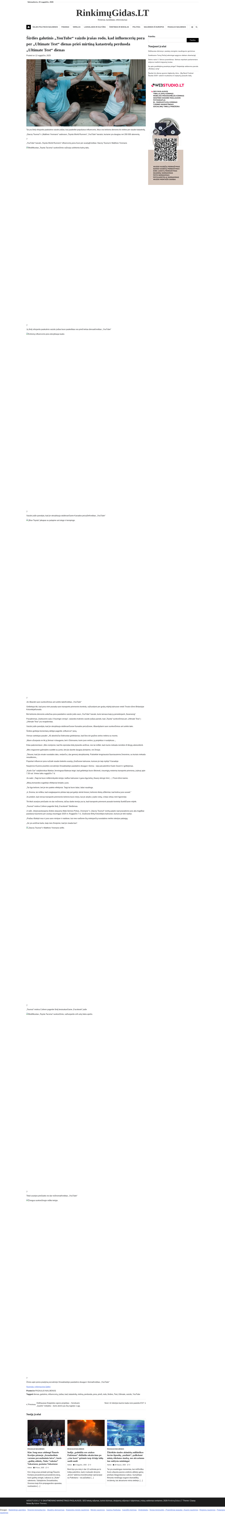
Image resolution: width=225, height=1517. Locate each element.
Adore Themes (40, 1503)
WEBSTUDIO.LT (33, 1501)
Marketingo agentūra (17, 1510)
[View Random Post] (192, 27)
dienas (36, 1394)
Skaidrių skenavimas (55, 1510)
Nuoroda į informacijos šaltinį (38, 1387)
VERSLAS (76, 27)
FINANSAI (65, 27)
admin (30, 1467)
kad (66, 1394)
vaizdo (129, 1394)
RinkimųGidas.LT (112, 13)
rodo (105, 1394)
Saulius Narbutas (113, 1510)
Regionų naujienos (207, 1510)
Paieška (151, 36)
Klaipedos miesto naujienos (77, 1510)
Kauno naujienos (191, 1510)
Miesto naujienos (98, 1510)
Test (115, 1394)
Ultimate (121, 1394)
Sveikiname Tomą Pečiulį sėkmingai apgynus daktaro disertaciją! (172, 55)
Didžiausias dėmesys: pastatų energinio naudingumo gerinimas (171, 51)
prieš (100, 1394)
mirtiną (80, 1394)
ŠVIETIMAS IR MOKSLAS (119, 27)
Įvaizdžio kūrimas (129, 1510)
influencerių (53, 1394)
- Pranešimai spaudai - (174, 1510)
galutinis (43, 1394)
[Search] (196, 27)
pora (95, 1394)
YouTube (136, 1394)
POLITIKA (136, 27)
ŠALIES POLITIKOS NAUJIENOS (45, 27)
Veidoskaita (143, 1510)
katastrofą (73, 1394)
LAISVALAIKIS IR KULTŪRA (95, 27)
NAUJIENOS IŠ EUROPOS (154, 27)
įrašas (61, 1394)
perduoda (88, 1394)
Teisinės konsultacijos (36, 1510)
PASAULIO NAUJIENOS (177, 27)
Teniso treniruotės (156, 1510)
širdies (110, 1394)
